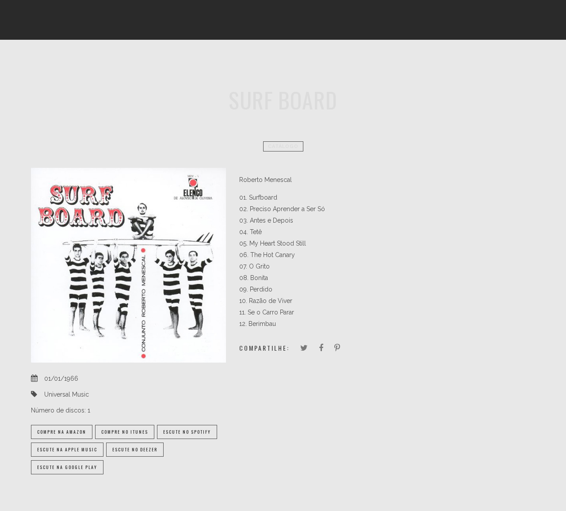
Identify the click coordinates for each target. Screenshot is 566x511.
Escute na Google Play (67, 467)
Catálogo (283, 146)
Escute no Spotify (187, 431)
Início (114, 60)
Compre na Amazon (61, 431)
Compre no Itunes (124, 431)
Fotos (253, 60)
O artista (155, 60)
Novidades (398, 60)
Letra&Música (341, 60)
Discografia (207, 60)
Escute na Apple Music (67, 449)
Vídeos (290, 60)
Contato (445, 60)
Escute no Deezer (134, 449)
